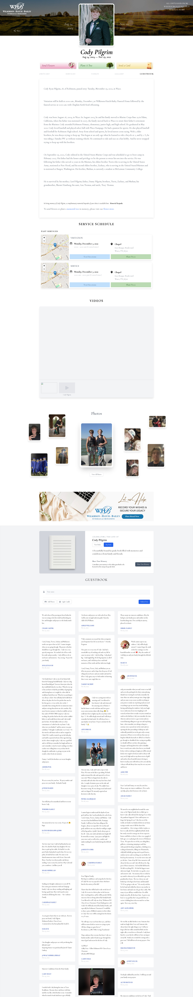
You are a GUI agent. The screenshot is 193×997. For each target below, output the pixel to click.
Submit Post (144, 602)
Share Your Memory (143, 564)
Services (70, 74)
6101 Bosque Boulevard (124, 248)
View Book (97, 545)
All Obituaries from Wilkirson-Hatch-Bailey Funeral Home (177, 6)
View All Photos (96, 474)
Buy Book (108, 545)
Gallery (119, 74)
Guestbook (147, 74)
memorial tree (73, 209)
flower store (108, 209)
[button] (55, 245)
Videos (95, 74)
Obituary (44, 74)
